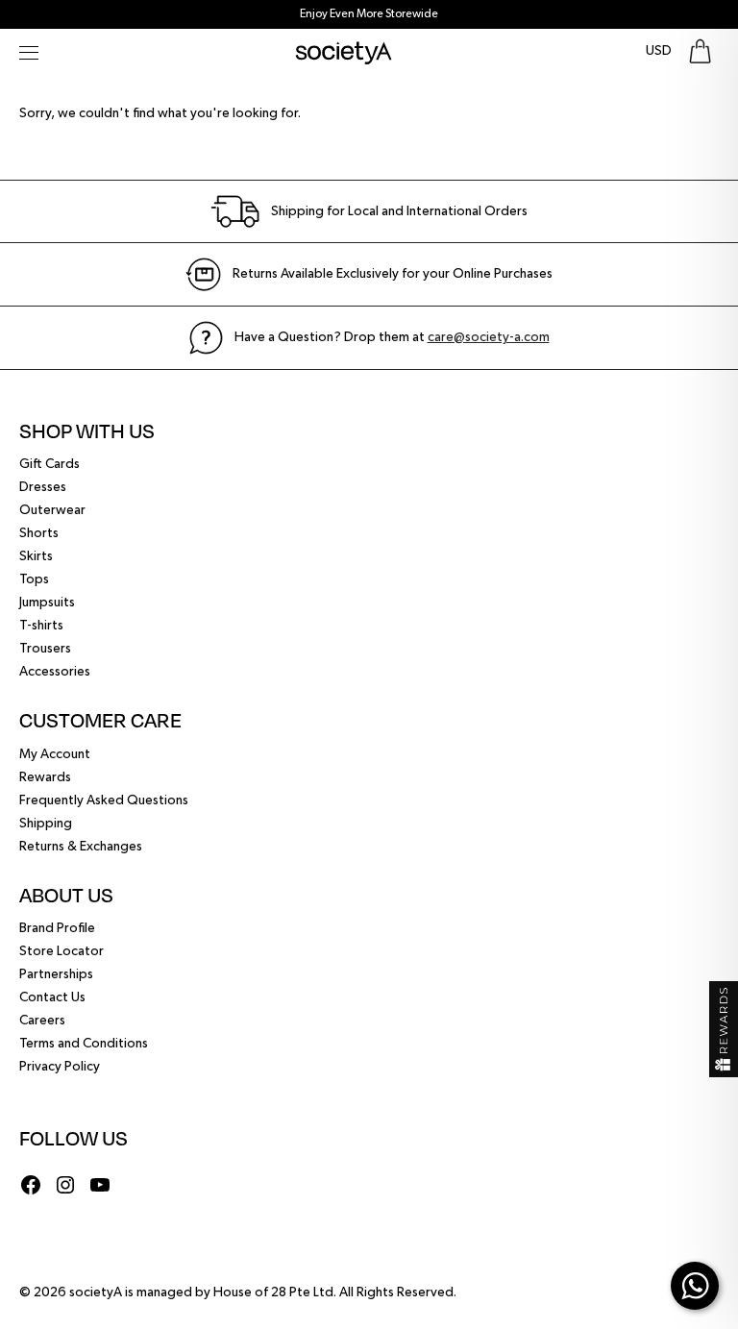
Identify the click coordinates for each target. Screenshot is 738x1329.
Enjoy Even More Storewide (369, 14)
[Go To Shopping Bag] (700, 51)
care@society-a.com (489, 337)
